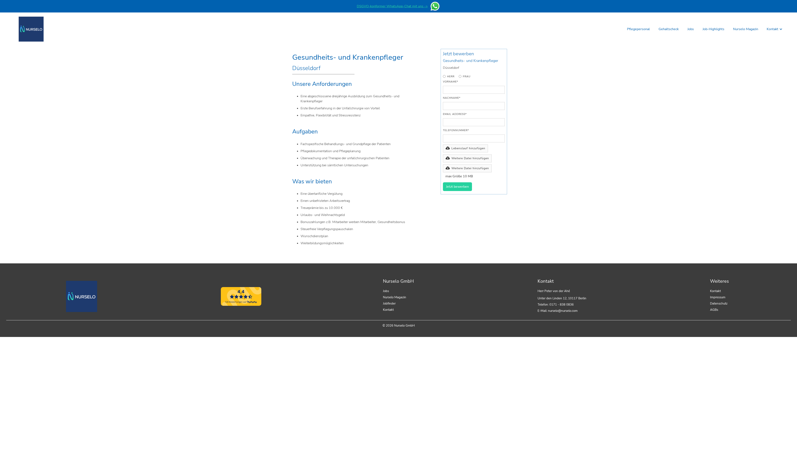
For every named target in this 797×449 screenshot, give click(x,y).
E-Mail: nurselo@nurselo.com (558, 311)
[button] (775, 29)
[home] (31, 29)
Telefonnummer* (456, 130)
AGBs (714, 310)
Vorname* (450, 81)
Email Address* (455, 114)
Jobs (386, 291)
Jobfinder (389, 303)
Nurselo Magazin (394, 297)
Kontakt (388, 310)
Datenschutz (718, 303)
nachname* (451, 98)
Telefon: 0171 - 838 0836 (556, 304)
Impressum (717, 297)
